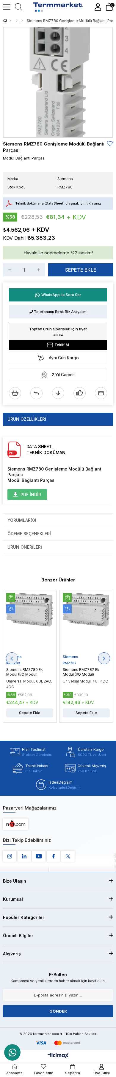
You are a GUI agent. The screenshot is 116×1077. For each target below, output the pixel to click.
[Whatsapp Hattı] (12, 1052)
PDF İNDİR (31, 494)
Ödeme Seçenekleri (29, 533)
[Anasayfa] (10, 21)
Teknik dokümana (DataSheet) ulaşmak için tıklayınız (58, 203)
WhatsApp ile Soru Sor (61, 295)
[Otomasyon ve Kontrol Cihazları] (17, 21)
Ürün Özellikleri (26, 419)
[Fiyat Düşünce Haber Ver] (58, 393)
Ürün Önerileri (24, 547)
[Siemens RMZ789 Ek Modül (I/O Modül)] (29, 623)
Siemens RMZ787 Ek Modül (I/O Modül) (81, 672)
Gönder (58, 1011)
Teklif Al (61, 345)
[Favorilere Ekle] (110, 143)
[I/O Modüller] (22, 21)
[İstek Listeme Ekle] (15, 393)
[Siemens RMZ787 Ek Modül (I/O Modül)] (86, 623)
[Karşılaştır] (36, 393)
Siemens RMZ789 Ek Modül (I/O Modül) (24, 672)
